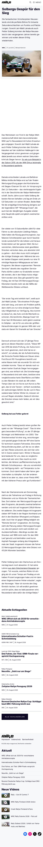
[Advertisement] (21, 107)
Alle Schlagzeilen (15, 717)
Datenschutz (16, 739)
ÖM (6, 660)
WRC (3, 47)
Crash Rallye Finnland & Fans (22, 809)
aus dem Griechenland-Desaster (22, 568)
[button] (31, 2)
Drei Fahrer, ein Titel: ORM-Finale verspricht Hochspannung (20, 655)
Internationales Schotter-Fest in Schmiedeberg (19, 762)
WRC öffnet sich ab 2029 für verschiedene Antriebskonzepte (20, 620)
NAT (11, 642)
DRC (3, 707)
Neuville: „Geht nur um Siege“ (16, 671)
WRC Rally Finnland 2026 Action (23, 802)
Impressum (6, 739)
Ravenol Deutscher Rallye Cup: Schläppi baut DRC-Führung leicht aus (21, 702)
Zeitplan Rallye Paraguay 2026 (17, 686)
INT (3, 660)
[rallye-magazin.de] (6, 2)
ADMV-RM (5, 642)
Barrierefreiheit (27, 739)
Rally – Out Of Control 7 (20, 795)
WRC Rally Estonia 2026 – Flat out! (24, 816)
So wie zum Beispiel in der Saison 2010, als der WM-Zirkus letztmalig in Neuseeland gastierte (21, 162)
